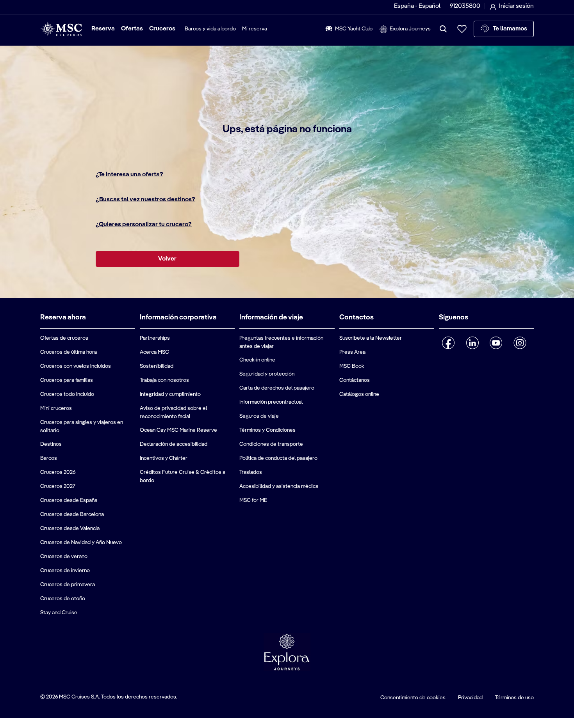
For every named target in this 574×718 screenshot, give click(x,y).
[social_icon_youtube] (496, 342)
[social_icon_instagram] (519, 342)
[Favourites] (462, 29)
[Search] (443, 29)
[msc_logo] (61, 29)
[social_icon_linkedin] (472, 342)
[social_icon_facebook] (448, 342)
